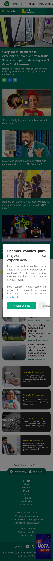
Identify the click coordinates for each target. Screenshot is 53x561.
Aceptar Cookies (21, 305)
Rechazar (44, 305)
